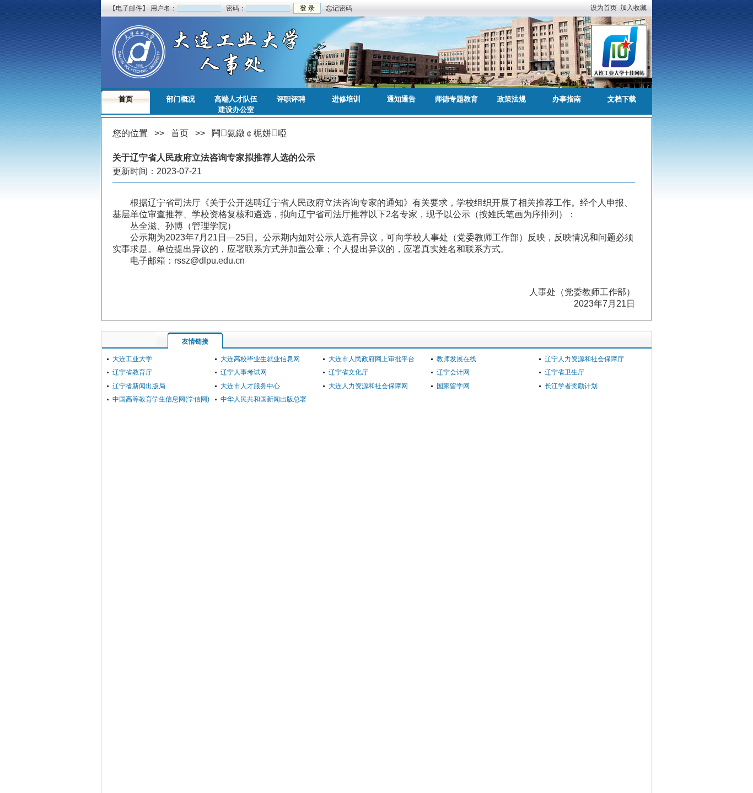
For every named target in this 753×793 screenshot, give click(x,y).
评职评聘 (291, 99)
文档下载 (621, 99)
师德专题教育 (456, 99)
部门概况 (180, 99)
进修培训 (346, 99)
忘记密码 (338, 8)
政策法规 (511, 99)
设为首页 (603, 8)
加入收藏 (633, 8)
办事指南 (566, 99)
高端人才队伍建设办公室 (235, 101)
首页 (126, 99)
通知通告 (401, 99)
